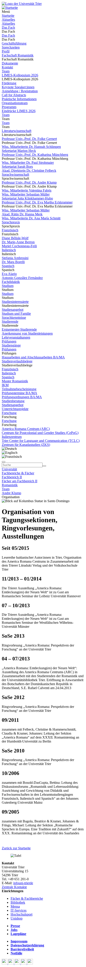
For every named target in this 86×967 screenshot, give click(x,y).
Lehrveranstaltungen (16, 337)
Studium (7, 286)
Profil (5, 51)
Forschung (9, 413)
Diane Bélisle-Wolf (15, 238)
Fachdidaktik (11, 282)
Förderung (9, 83)
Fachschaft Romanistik (18, 55)
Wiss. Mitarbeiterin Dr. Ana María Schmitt (31, 218)
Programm (9, 107)
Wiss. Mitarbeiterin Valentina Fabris (26, 190)
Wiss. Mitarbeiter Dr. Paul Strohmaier (28, 162)
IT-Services (18, 910)
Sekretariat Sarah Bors (17, 166)
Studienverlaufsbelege (17, 361)
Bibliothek (18, 902)
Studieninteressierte (15, 301)
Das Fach (8, 27)
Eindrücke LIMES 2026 (19, 111)
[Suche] (3, 461)
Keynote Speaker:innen (18, 87)
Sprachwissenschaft (15, 174)
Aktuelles (8, 19)
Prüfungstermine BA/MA (19, 393)
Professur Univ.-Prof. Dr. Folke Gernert (29, 139)
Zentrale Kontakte (14, 887)
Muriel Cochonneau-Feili (19, 246)
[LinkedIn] (30, 963)
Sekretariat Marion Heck (19, 151)
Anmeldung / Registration (20, 91)
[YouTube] (18, 963)
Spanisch (8, 266)
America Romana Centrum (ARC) (26, 429)
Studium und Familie (16, 313)
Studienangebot (12, 309)
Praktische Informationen (19, 99)
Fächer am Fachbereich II (19, 481)
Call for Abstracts (14, 95)
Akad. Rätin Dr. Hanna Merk (22, 214)
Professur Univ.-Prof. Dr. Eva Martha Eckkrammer (37, 202)
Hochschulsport (21, 914)
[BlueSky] (11, 963)
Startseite (8, 15)
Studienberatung (13, 401)
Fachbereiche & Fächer (18, 473)
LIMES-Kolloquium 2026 (20, 75)
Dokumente (10, 63)
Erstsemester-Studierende (19, 329)
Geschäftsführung (14, 43)
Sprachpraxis (11, 222)
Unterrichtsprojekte (15, 409)
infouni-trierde (23, 883)
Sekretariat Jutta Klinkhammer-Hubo (27, 198)
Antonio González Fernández (22, 278)
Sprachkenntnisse (14, 317)
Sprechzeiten (11, 47)
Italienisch (9, 250)
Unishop (16, 918)
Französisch (10, 230)
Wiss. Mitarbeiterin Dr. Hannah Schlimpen (31, 147)
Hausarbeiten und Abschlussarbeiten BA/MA (33, 357)
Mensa (15, 906)
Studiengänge (11, 345)
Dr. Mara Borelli (13, 262)
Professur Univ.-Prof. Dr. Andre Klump (29, 182)
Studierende (10, 321)
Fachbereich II (12, 477)
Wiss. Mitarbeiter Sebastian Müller (26, 194)
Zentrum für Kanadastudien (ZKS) (26, 445)
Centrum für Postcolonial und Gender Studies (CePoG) (40, 433)
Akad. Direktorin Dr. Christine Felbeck (29, 170)
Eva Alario (9, 274)
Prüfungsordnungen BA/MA (22, 397)
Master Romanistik (15, 381)
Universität (9, 469)
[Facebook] (5, 963)
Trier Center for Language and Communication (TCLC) (41, 441)
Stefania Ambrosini (15, 258)
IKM (5, 385)
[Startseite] (22, 4)
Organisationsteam (15, 103)
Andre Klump (11, 493)
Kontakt (7, 67)
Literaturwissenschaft (16, 131)
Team (5, 71)
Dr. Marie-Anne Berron (18, 242)
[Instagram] (24, 963)
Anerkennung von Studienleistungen (27, 333)
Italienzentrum (12, 437)
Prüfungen (9, 341)
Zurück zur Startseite (16, 848)
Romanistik (10, 485)
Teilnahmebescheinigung (19, 389)
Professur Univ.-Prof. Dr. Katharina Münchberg (35, 154)
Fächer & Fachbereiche (27, 898)
